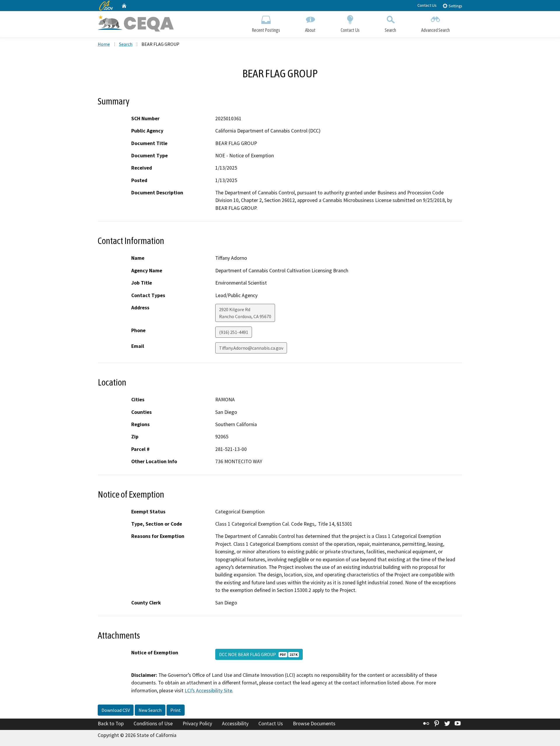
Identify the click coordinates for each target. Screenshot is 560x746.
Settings (455, 6)
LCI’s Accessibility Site (208, 690)
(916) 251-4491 (233, 332)
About (310, 30)
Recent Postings (266, 30)
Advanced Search (435, 30)
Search (390, 30)
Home (104, 44)
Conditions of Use (153, 723)
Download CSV (116, 710)
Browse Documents (314, 723)
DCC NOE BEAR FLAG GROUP (258, 654)
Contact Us (427, 5)
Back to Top (111, 723)
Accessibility (235, 723)
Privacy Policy (197, 723)
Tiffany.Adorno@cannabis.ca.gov (251, 348)
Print (175, 710)
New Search (150, 710)
